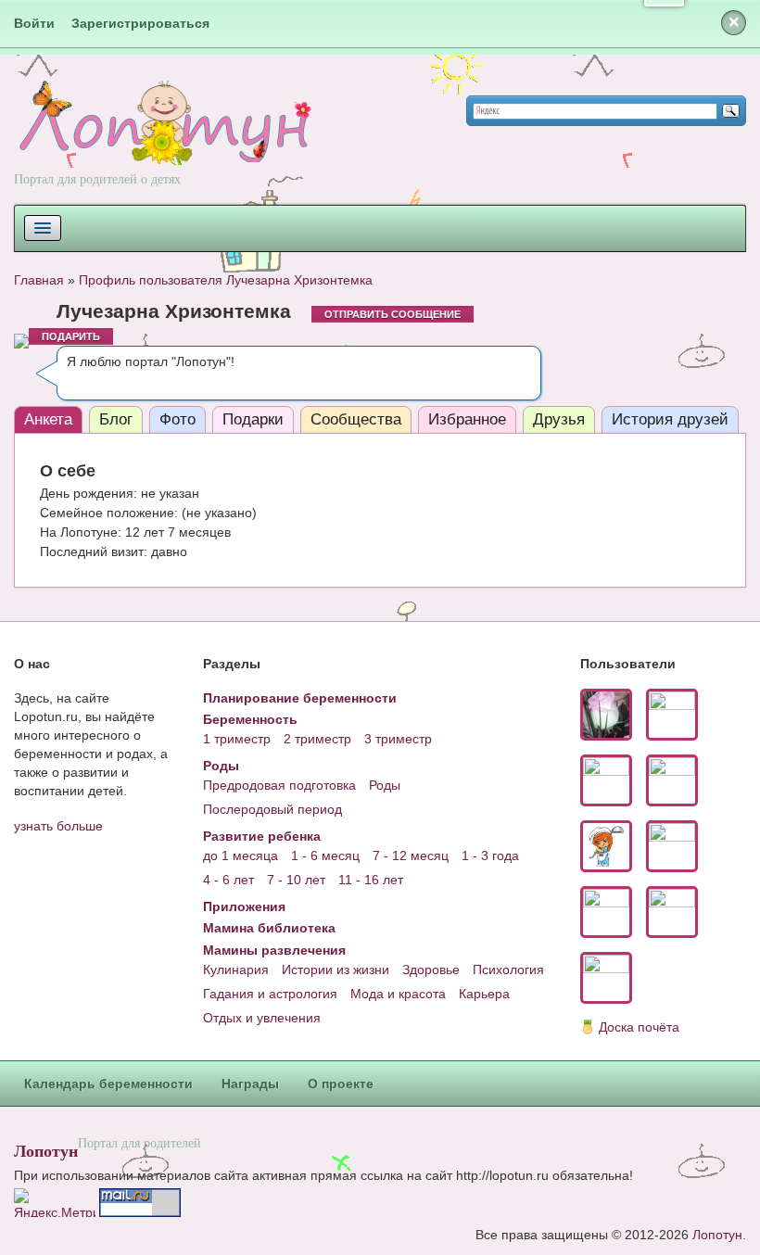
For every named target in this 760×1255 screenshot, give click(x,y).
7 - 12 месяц (411, 855)
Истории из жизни (335, 969)
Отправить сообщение (392, 314)
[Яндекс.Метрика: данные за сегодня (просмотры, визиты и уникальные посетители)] (54, 1202)
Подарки (253, 419)
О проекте (341, 1083)
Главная (39, 280)
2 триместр (317, 738)
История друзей (670, 419)
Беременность (250, 719)
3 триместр (398, 738)
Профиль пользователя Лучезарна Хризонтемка (226, 280)
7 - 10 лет (296, 879)
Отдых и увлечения (262, 1017)
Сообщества (355, 419)
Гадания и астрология (270, 993)
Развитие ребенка (262, 836)
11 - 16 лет (370, 879)
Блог (116, 419)
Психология (508, 969)
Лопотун (46, 1150)
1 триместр (237, 738)
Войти (34, 23)
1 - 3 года (490, 855)
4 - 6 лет (228, 879)
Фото (177, 419)
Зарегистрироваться (140, 23)
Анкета (48, 419)
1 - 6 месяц (325, 855)
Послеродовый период (272, 809)
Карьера (484, 993)
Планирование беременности (300, 698)
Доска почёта (639, 1027)
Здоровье (431, 969)
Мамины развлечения (274, 950)
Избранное (467, 419)
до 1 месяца (240, 855)
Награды (250, 1083)
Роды (221, 765)
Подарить (71, 336)
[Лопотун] (162, 139)
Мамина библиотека (269, 927)
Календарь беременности (108, 1083)
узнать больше (58, 825)
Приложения (244, 906)
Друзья (559, 419)
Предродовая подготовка (279, 785)
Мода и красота (398, 993)
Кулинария (236, 969)
